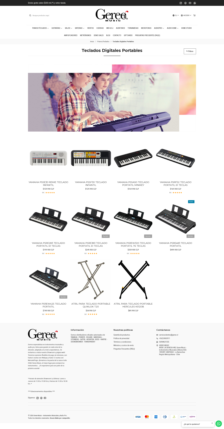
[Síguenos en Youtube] (45, 398)
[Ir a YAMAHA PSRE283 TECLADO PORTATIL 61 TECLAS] (48, 219)
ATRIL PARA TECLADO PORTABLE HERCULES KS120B (133, 305)
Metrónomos (85, 35)
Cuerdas (100, 28)
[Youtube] (190, 3)
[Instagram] (180, 3)
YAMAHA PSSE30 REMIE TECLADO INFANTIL (48, 183)
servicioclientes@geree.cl (168, 335)
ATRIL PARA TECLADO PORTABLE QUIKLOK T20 (90, 305)
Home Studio (186, 28)
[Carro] (194, 15)
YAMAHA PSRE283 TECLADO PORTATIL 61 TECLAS (48, 244)
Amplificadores (70, 35)
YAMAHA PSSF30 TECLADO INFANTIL (91, 183)
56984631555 (164, 342)
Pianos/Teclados (39, 28)
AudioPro (158, 28)
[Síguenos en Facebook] (41, 398)
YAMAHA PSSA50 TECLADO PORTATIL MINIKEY (133, 183)
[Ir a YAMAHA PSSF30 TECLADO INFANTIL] (90, 158)
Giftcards (128, 35)
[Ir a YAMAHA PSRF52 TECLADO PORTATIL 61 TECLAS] (175, 158)
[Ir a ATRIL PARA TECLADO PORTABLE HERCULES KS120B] (133, 279)
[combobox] (42, 15)
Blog (108, 35)
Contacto (117, 35)
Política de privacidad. (122, 338)
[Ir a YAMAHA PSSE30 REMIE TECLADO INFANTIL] (48, 158)
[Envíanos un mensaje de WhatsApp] (218, 423)
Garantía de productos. (122, 335)
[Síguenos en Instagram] (37, 398)
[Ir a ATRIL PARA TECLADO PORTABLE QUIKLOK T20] (90, 279)
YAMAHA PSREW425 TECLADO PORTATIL (48, 305)
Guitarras (56, 28)
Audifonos (120, 28)
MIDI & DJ (109, 28)
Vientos (90, 28)
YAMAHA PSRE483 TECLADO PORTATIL (175, 244)
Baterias (78, 28)
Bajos (67, 28)
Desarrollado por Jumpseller (60, 418)
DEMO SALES (99, 35)
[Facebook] (185, 3)
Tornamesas (133, 28)
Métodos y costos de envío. (124, 345)
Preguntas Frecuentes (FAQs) (147, 35)
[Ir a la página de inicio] (112, 15)
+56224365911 (164, 338)
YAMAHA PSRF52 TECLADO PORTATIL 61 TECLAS (175, 183)
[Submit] (30, 15)
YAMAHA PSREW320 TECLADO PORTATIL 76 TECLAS (133, 244)
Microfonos (146, 28)
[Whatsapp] (194, 3)
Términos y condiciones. (123, 342)
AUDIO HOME (172, 28)
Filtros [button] (190, 51)
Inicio (92, 41)
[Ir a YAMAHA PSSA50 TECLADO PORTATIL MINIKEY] (133, 158)
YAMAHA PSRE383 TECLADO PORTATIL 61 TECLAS (90, 244)
